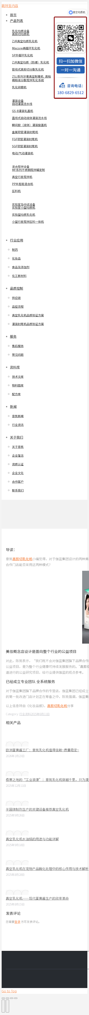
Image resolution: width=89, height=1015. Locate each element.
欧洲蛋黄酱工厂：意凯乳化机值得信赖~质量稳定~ (42, 749)
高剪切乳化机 (22, 558)
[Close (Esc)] (3, 998)
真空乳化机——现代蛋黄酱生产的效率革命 (37, 898)
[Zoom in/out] (15, 998)
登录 (17, 922)
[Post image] (17, 744)
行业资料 (25, 714)
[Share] (7, 998)
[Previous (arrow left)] (3, 1006)
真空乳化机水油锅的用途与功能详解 (32, 838)
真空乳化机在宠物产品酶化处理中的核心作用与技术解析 (47, 868)
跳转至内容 (10, 5)
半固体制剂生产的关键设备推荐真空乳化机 (37, 809)
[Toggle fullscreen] (11, 998)
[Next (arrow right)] (7, 1006)
